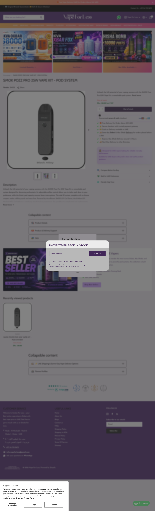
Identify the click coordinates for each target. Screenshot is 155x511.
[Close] (106, 243)
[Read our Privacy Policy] (85, 265)
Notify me (97, 253)
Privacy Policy (29, 498)
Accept (33, 505)
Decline (54, 505)
